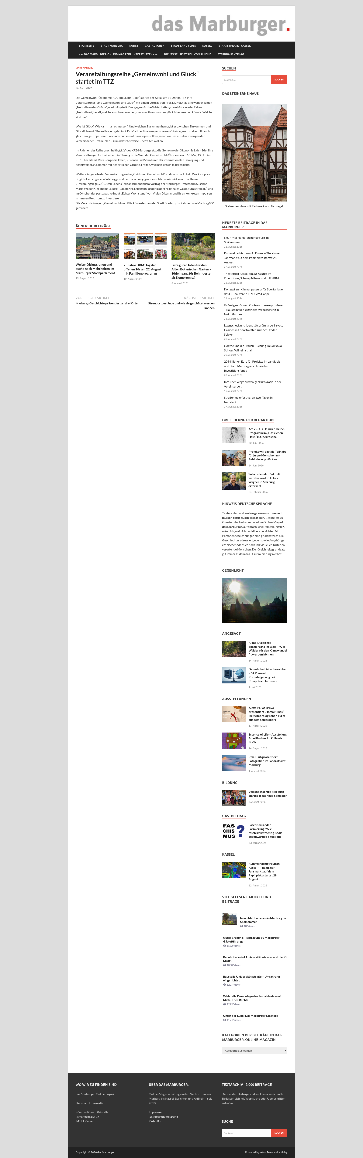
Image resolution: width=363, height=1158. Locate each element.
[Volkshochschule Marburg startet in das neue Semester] (234, 792)
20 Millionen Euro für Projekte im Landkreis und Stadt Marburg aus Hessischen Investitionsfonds (252, 366)
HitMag (282, 1152)
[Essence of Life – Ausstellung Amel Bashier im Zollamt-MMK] (234, 734)
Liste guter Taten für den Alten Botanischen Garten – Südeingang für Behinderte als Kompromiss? (191, 271)
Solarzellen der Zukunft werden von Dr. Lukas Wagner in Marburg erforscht (264, 479)
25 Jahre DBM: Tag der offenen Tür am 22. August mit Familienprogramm (142, 269)
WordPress (266, 1152)
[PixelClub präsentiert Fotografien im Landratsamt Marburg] (234, 757)
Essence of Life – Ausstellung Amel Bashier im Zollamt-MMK (268, 738)
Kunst (133, 45)
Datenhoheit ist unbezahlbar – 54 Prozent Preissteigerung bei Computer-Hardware (268, 674)
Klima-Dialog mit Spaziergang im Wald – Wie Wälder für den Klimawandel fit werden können (268, 648)
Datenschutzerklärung (163, 1116)
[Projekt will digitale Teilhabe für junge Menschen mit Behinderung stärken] (234, 452)
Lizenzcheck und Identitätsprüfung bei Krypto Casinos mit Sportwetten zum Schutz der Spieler (253, 329)
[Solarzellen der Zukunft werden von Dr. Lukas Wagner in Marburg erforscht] (234, 474)
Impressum (156, 1112)
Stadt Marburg (112, 45)
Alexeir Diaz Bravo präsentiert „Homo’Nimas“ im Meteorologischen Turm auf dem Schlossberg (267, 713)
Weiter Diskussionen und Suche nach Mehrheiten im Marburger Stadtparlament (95, 268)
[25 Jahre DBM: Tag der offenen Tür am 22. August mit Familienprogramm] (145, 247)
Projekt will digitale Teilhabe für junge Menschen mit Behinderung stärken (267, 455)
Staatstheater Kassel (235, 45)
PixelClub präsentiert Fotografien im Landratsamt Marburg (267, 761)
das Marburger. (106, 1152)
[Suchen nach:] (254, 79)
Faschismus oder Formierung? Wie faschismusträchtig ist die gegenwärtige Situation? (265, 830)
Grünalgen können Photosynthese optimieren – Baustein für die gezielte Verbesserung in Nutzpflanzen (254, 309)
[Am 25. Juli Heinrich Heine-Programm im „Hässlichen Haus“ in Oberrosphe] (234, 429)
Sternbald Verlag (231, 54)
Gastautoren (154, 45)
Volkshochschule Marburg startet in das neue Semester (268, 793)
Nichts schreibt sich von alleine (187, 54)
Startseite (86, 45)
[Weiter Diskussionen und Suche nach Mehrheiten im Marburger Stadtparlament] (97, 247)
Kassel (207, 45)
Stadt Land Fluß (183, 45)
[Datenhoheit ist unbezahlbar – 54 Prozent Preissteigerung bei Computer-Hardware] (234, 669)
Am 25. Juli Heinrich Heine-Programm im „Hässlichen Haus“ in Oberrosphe (267, 432)
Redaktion (155, 1121)
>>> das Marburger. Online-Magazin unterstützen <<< (118, 54)
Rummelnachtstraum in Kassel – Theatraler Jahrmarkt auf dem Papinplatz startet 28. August (252, 257)
